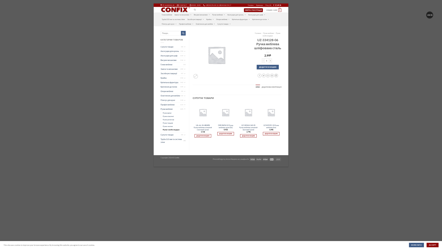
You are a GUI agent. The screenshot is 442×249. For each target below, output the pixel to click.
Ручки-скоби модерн (171, 130)
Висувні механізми (201, 15)
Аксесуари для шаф (255, 15)
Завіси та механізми (181, 15)
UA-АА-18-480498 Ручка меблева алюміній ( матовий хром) (203, 127)
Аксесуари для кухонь (235, 15)
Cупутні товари (222, 24)
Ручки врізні (167, 113)
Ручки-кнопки (168, 126)
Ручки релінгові (168, 120)
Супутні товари (167, 135)
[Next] (281, 123)
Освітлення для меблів (204, 24)
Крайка (209, 19)
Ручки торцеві (168, 123)
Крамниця (259, 5)
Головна (250, 5)
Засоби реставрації (194, 19)
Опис (258, 87)
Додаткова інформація (271, 87)
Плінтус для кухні (168, 24)
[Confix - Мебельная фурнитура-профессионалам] (175, 9)
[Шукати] (183, 33)
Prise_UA (268, 5)
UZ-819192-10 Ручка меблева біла (271, 126)
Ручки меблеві (217, 15)
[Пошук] (195, 9)
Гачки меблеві (167, 15)
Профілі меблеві (185, 24)
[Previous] (193, 123)
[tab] (258, 87)
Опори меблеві (221, 19)
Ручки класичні (168, 116)
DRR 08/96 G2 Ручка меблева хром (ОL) (225, 126)
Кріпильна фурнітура (240, 19)
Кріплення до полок (259, 19)
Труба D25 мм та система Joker (173, 19)
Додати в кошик (268, 67)
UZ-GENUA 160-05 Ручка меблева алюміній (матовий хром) (248, 127)
